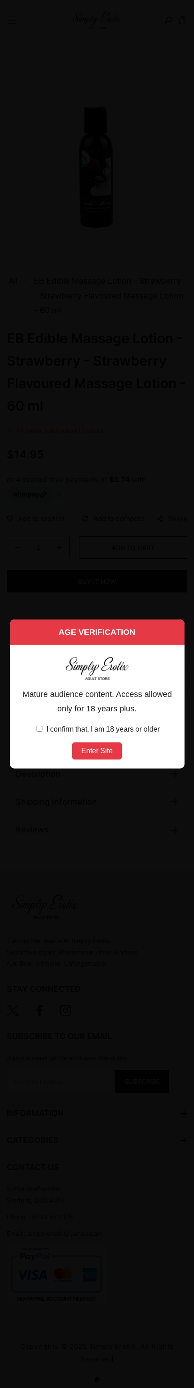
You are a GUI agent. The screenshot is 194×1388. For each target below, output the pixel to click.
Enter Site (97, 751)
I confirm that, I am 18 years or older (102, 729)
